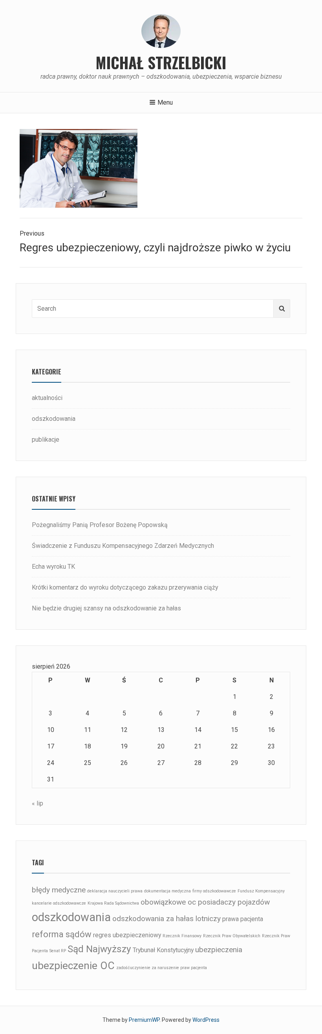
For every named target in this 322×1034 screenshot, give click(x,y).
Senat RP (57, 950)
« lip (37, 803)
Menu (165, 102)
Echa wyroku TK (53, 566)
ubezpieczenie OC (73, 965)
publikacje (45, 439)
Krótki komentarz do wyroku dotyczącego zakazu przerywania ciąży (125, 587)
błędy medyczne (59, 889)
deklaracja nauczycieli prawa (115, 891)
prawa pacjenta (242, 919)
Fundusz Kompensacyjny (261, 891)
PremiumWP (144, 1020)
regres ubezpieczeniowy (127, 935)
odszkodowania (53, 418)
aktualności (47, 398)
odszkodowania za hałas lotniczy (166, 918)
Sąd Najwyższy (99, 949)
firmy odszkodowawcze (214, 891)
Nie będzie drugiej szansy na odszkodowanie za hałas (106, 608)
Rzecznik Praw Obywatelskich (231, 935)
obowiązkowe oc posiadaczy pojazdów (205, 902)
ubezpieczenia (218, 949)
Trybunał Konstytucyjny (163, 950)
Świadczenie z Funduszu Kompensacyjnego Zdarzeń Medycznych (123, 545)
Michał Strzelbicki (161, 62)
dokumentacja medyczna (167, 891)
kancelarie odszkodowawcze (59, 903)
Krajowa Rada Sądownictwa (113, 903)
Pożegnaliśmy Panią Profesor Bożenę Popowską (100, 525)
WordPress (206, 1020)
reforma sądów (61, 934)
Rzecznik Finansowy (182, 935)
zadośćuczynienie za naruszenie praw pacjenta (161, 967)
